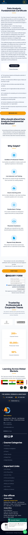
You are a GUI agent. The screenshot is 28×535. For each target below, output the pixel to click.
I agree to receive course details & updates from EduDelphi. (16, 286)
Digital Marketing (8, 460)
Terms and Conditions (9, 478)
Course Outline (14, 65)
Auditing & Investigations (10, 448)
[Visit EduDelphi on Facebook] (4, 431)
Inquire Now (13, 113)
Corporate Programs (9, 480)
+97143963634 (8, 422)
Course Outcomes (13, 69)
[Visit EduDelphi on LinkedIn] (5, 431)
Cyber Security (8, 454)
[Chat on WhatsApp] (25, 532)
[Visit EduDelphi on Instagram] (9, 431)
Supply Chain (8, 457)
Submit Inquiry (20, 289)
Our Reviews (7, 469)
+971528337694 (8, 424)
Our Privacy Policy (9, 472)
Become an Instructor (9, 489)
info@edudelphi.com (9, 427)
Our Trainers (7, 486)
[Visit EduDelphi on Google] (8, 431)
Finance (6, 451)
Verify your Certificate (9, 483)
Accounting (7, 445)
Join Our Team (8, 475)
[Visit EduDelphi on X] (6, 431)
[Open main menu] (24, 2)
